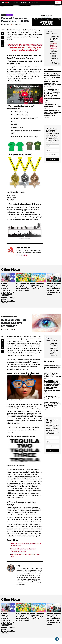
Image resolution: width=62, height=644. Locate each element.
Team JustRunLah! (17, 24)
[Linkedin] (24, 254)
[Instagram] (21, 254)
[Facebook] (2, 33)
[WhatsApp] (2, 45)
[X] (2, 37)
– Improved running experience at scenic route (53, 46)
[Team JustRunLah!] (12, 24)
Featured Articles (9, 14)
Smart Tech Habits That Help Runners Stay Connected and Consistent (52, 83)
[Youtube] (26, 254)
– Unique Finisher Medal (53, 55)
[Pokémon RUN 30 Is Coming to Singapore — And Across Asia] (38, 277)
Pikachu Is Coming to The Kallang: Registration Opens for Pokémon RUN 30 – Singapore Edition (23, 287)
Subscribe (53, 159)
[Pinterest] (2, 41)
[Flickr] (19, 254)
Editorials (3, 14)
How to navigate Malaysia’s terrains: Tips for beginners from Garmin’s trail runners (52, 75)
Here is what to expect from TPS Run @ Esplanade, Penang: (54, 39)
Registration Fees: (54, 59)
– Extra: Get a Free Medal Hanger (55, 62)
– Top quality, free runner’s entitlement (54, 51)
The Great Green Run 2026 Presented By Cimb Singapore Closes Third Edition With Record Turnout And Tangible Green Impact (54, 289)
